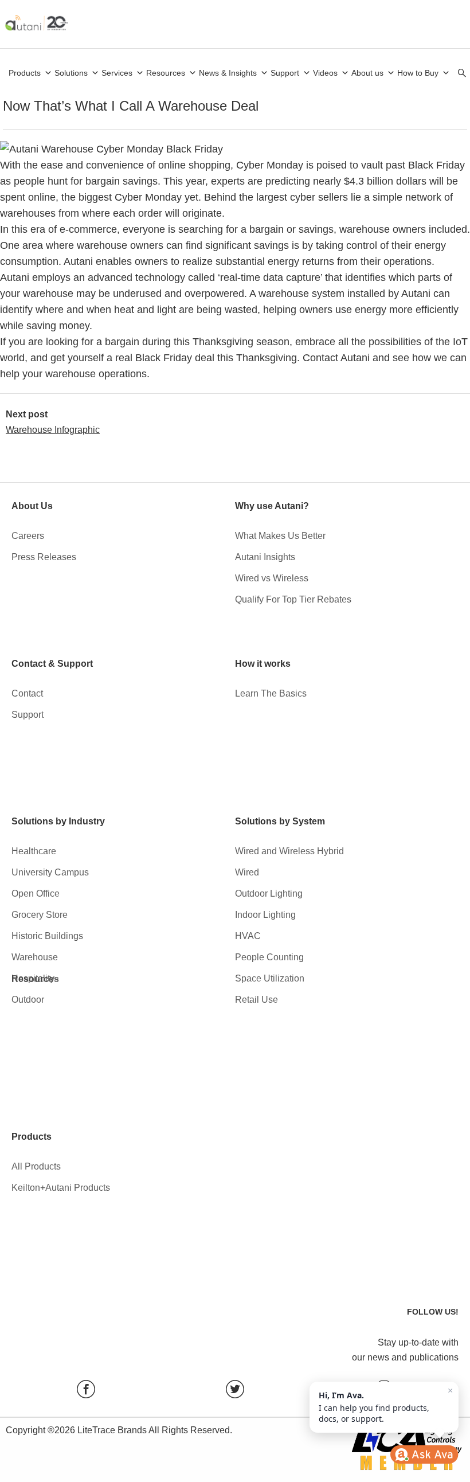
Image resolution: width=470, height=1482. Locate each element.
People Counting (269, 957)
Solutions (71, 72)
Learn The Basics (271, 693)
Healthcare (33, 851)
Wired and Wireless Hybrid (289, 851)
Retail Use (256, 999)
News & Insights (228, 72)
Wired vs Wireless (271, 578)
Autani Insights (265, 557)
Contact (27, 693)
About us (367, 72)
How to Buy (417, 72)
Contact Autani (336, 357)
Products (25, 72)
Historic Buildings (47, 936)
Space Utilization (269, 978)
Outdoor (27, 999)
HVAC (248, 936)
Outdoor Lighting (269, 893)
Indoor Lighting (265, 915)
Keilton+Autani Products (60, 1187)
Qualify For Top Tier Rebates (293, 599)
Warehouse (34, 957)
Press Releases (43, 557)
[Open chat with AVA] (424, 1454)
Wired (247, 872)
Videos (325, 72)
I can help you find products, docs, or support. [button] (386, 1405)
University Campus (50, 872)
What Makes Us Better (280, 536)
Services (116, 72)
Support (285, 72)
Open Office (35, 893)
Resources (165, 72)
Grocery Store (39, 915)
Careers (27, 536)
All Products (36, 1166)
